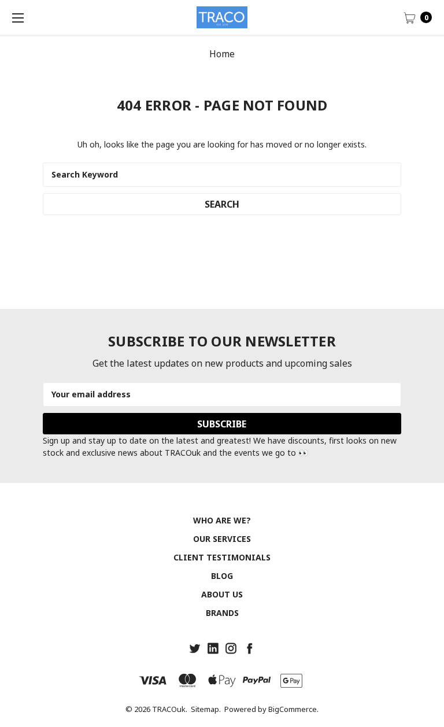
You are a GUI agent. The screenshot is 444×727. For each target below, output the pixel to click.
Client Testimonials (222, 557)
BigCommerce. (293, 709)
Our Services (222, 538)
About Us (222, 594)
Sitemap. (206, 709)
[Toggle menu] (17, 17)
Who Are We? (222, 520)
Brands (222, 612)
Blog (222, 575)
